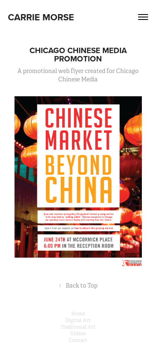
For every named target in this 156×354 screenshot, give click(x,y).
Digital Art (78, 320)
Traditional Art (78, 327)
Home (78, 313)
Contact (78, 340)
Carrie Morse (41, 17)
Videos (78, 333)
